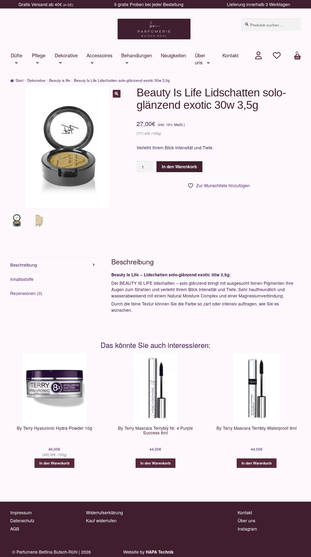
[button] (117, 94)
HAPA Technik (160, 552)
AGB (14, 529)
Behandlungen (136, 55)
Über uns (200, 59)
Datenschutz (22, 520)
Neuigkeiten (173, 55)
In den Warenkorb (179, 166)
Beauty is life (59, 80)
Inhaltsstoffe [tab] (22, 279)
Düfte (16, 55)
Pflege (38, 55)
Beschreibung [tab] (23, 265)
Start (19, 80)
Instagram (247, 529)
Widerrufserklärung (104, 512)
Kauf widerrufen (101, 520)
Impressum (21, 512)
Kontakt (230, 55)
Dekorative (66, 55)
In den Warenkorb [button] (54, 463)
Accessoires (99, 55)
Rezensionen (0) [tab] (26, 293)
